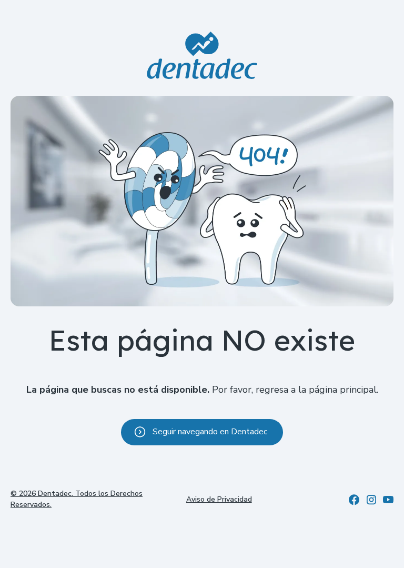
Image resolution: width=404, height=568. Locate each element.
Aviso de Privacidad (219, 499)
